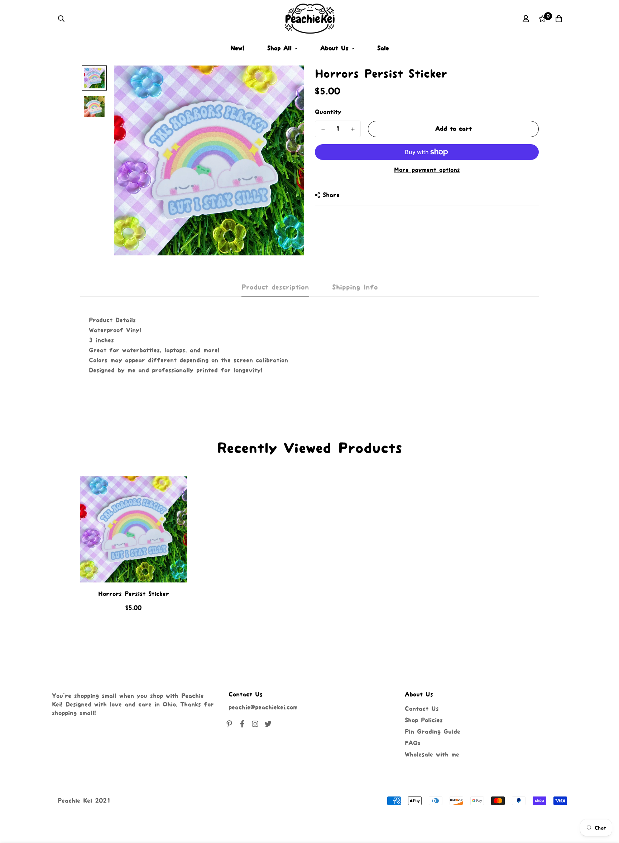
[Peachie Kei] (309, 18)
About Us (334, 48)
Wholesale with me (432, 754)
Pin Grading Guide (432, 732)
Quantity (328, 112)
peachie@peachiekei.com (263, 707)
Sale (383, 48)
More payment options (427, 170)
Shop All (279, 48)
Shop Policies (424, 720)
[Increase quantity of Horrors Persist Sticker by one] (352, 129)
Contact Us (422, 709)
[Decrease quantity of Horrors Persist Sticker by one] (323, 129)
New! (237, 48)
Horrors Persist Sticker (133, 594)
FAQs (413, 743)
